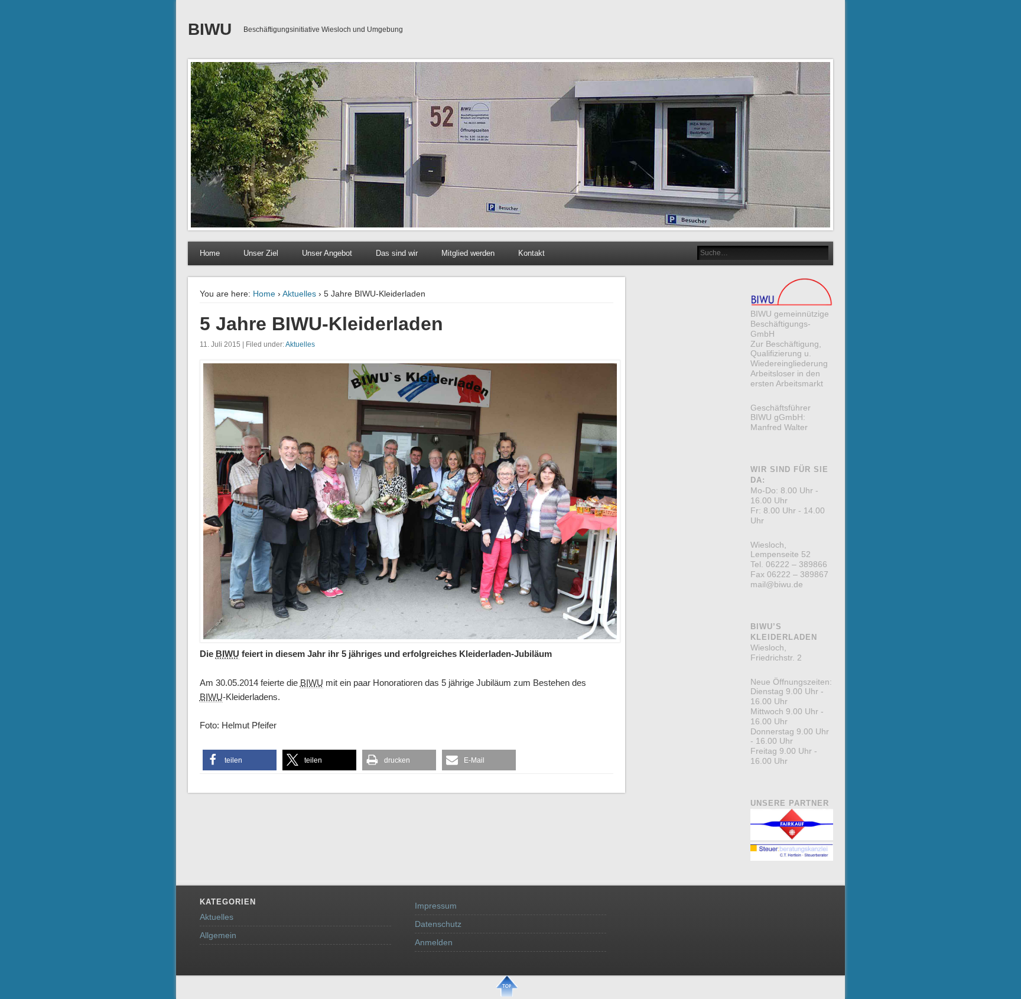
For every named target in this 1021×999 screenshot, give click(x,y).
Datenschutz (438, 924)
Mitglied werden (468, 253)
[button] (240, 760)
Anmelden (434, 942)
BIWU (210, 29)
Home (210, 253)
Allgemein (218, 935)
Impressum (436, 905)
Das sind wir (397, 253)
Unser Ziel (260, 253)
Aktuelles (299, 293)
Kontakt (531, 253)
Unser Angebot (327, 253)
